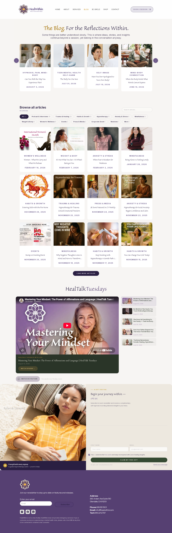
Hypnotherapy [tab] (103, 116)
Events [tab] (64, 122)
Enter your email (27, 499)
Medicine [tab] (115, 122)
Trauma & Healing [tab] (63, 116)
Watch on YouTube (27, 379)
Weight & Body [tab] (28, 122)
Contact (115, 9)
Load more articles (86, 273)
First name (95, 445)
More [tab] (127, 122)
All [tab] (24, 116)
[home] (31, 9)
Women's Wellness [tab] (48, 122)
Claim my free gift (129, 460)
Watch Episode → (28, 368)
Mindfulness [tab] (140, 116)
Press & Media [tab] (79, 122)
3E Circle (96, 9)
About (66, 9)
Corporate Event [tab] (98, 122)
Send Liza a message (160, 464)
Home (57, 9)
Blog (86, 9)
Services (77, 9)
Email (132, 445)
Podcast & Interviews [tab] (41, 116)
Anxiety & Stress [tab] (122, 116)
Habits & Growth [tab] (84, 116)
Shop (105, 9)
